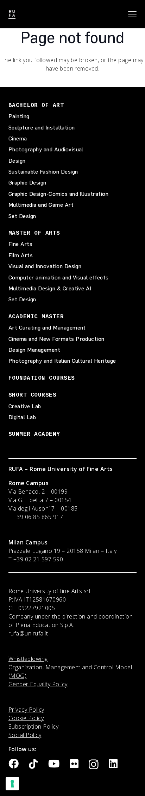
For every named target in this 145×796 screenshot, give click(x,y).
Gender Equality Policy (38, 684)
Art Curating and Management (47, 327)
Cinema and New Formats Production (56, 339)
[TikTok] (33, 764)
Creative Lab (24, 406)
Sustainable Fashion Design (43, 171)
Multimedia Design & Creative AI (50, 288)
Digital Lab (22, 417)
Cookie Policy (26, 718)
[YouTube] (53, 764)
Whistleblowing (28, 659)
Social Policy (24, 735)
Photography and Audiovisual (45, 149)
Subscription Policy (33, 726)
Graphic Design (27, 182)
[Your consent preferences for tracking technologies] (12, 783)
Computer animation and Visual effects (58, 277)
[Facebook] (13, 764)
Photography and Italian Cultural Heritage (62, 360)
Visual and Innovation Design (44, 266)
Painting (19, 116)
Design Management (34, 349)
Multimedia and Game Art (41, 204)
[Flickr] (74, 764)
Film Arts (20, 255)
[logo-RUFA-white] (11, 14)
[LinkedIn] (113, 764)
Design (17, 160)
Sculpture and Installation (41, 127)
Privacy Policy (26, 709)
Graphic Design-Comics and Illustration (58, 194)
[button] (132, 14)
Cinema (17, 138)
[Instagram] (94, 764)
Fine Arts (20, 244)
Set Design (22, 216)
